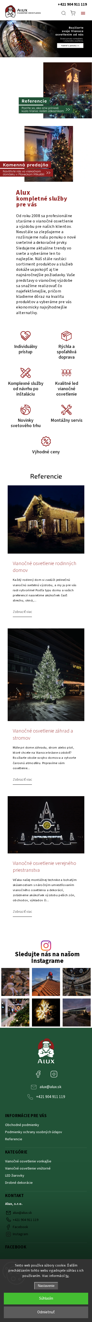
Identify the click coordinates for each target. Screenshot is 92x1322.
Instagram (58, 1071)
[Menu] (83, 13)
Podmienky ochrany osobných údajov (33, 1132)
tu (67, 1276)
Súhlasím (46, 1298)
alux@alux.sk (50, 1087)
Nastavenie (46, 1286)
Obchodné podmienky (22, 1125)
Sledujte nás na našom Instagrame (47, 957)
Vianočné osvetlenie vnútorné (28, 1168)
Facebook (42, 1071)
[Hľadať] (63, 13)
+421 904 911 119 (72, 4)
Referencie (13, 1139)
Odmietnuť (46, 1312)
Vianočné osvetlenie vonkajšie (28, 1161)
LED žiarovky (14, 1175)
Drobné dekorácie (19, 1182)
